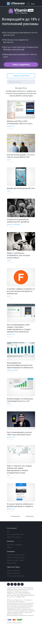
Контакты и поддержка (15, 544)
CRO (8, 475)
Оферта (9, 547)
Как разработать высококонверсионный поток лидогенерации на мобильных (20, 365)
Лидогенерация (12, 370)
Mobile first (11, 126)
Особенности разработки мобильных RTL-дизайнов (18, 220)
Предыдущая (15, 516)
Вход (32, 4)
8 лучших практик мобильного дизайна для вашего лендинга (20, 505)
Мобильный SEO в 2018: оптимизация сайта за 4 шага (19, 122)
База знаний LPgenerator (15, 534)
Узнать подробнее (21, 64)
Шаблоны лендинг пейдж (15, 557)
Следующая (29, 516)
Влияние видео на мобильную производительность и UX (20, 400)
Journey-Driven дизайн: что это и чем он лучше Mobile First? (21, 156)
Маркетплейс (11, 563)
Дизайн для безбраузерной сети (21, 188)
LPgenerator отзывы (14, 537)
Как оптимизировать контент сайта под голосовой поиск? (19, 433)
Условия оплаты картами (14, 623)
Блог (8, 532)
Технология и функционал (16, 555)
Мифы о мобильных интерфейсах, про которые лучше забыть (18, 255)
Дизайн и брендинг (13, 224)
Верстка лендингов (13, 570)
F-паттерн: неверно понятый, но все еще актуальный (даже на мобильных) (21, 291)
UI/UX (9, 160)
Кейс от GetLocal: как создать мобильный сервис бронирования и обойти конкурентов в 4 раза (19, 469)
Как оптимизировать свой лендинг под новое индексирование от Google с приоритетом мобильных (19, 328)
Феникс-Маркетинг (24, 592)
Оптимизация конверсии (15, 576)
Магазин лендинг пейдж (15, 560)
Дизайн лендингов (13, 573)
